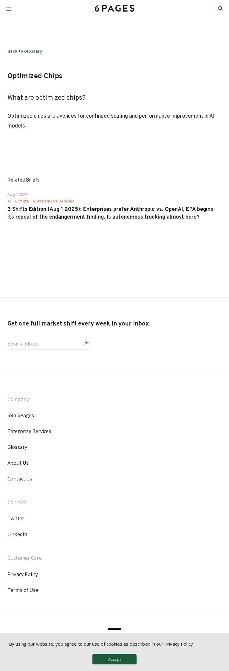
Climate (22, 201)
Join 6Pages (20, 415)
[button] (9, 6)
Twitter (15, 518)
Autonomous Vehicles (53, 201)
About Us (18, 463)
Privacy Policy (22, 574)
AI (9, 201)
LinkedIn (17, 534)
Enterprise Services (29, 431)
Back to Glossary (24, 51)
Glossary (17, 447)
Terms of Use (22, 590)
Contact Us (19, 478)
